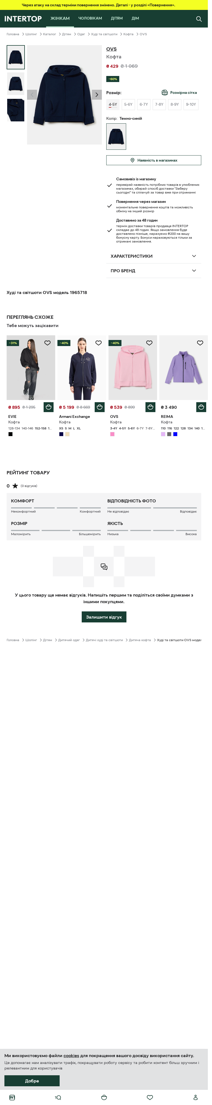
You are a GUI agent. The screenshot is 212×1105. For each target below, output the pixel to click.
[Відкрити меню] (57, 1097)
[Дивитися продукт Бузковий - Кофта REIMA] (183, 367)
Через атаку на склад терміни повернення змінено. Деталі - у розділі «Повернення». (98, 5)
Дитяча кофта (140, 640)
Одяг (81, 34)
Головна (13, 34)
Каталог (49, 34)
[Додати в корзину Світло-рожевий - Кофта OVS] (150, 407)
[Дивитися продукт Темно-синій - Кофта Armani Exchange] (81, 367)
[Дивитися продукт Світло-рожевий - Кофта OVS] (132, 367)
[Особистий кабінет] (195, 1097)
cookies (71, 1055)
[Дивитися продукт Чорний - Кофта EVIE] (31, 367)
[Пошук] (199, 18)
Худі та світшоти (104, 34)
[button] (32, 95)
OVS (143, 34)
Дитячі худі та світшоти (104, 640)
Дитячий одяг (69, 640)
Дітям (66, 34)
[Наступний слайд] (97, 95)
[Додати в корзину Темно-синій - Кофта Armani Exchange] (100, 407)
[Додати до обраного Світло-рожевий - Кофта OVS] (149, 343)
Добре (32, 1081)
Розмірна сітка (183, 92)
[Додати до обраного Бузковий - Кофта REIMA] (200, 343)
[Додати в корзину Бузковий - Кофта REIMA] (201, 407)
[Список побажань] (149, 1097)
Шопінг (31, 34)
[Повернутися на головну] (23, 18)
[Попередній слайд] (32, 95)
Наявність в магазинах (157, 160)
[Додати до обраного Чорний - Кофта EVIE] (47, 343)
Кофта (128, 34)
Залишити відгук (104, 617)
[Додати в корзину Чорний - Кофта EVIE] (49, 407)
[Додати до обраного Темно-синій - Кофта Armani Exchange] (98, 343)
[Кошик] (104, 1097)
